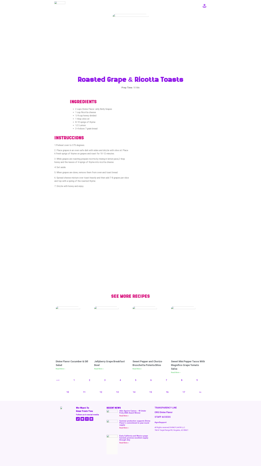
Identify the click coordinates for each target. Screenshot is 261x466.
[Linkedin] (91, 419)
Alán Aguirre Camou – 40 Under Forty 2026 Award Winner (132, 412)
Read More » (60, 369)
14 (134, 392)
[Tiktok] (78, 419)
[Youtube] (82, 419)
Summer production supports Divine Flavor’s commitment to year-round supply (134, 423)
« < (58, 380)
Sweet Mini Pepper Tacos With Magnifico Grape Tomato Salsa (188, 365)
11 (84, 392)
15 (150, 392)
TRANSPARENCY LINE (166, 407)
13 (117, 392)
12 (101, 392)
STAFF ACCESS (163, 417)
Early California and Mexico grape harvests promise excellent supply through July (133, 438)
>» (200, 392)
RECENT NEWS (114, 407)
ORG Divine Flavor (164, 412)
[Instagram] (87, 419)
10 (67, 392)
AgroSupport (161, 422)
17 (184, 392)
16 (167, 392)
